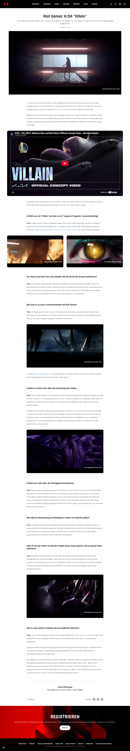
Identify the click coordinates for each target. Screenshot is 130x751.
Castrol (77, 635)
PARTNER (80, 744)
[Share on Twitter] (98, 699)
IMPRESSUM (89, 744)
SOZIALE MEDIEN (71, 744)
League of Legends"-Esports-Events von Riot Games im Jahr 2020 (57, 230)
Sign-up (65, 728)
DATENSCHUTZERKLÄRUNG (104, 744)
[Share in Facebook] (94, 699)
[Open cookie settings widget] (3, 747)
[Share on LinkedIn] (102, 699)
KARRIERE (32, 744)
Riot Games (59, 109)
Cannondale (87, 635)
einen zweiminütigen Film (43, 374)
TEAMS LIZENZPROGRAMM (45, 744)
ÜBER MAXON (22, 744)
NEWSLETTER (59, 744)
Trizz (28, 103)
